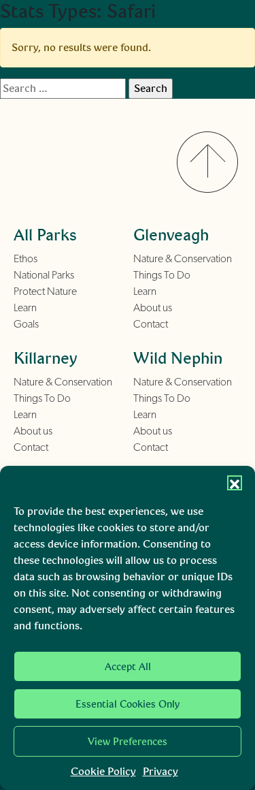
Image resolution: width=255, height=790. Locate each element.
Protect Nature (45, 291)
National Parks (44, 275)
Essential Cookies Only (127, 704)
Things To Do (161, 275)
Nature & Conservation (182, 258)
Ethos (25, 258)
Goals (26, 324)
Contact (150, 324)
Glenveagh (171, 234)
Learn (25, 307)
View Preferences (127, 742)
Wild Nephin (177, 358)
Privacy (160, 771)
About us (152, 307)
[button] (234, 483)
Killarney (46, 358)
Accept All (128, 667)
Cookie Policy (103, 771)
